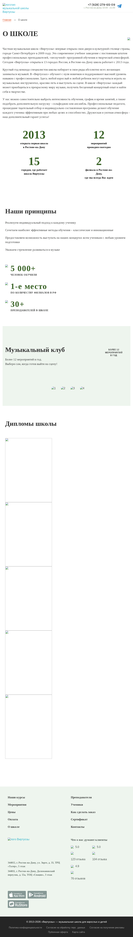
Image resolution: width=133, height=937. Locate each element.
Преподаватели (81, 797)
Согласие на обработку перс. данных (65, 927)
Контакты (77, 826)
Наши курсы (16, 797)
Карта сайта (78, 932)
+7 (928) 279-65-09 (101, 5)
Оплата (13, 819)
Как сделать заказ (83, 812)
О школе (14, 826)
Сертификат (79, 819)
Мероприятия (17, 804)
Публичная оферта (58, 932)
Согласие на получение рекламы (107, 927)
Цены (11, 812)
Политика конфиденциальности (25, 927)
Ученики (77, 804)
